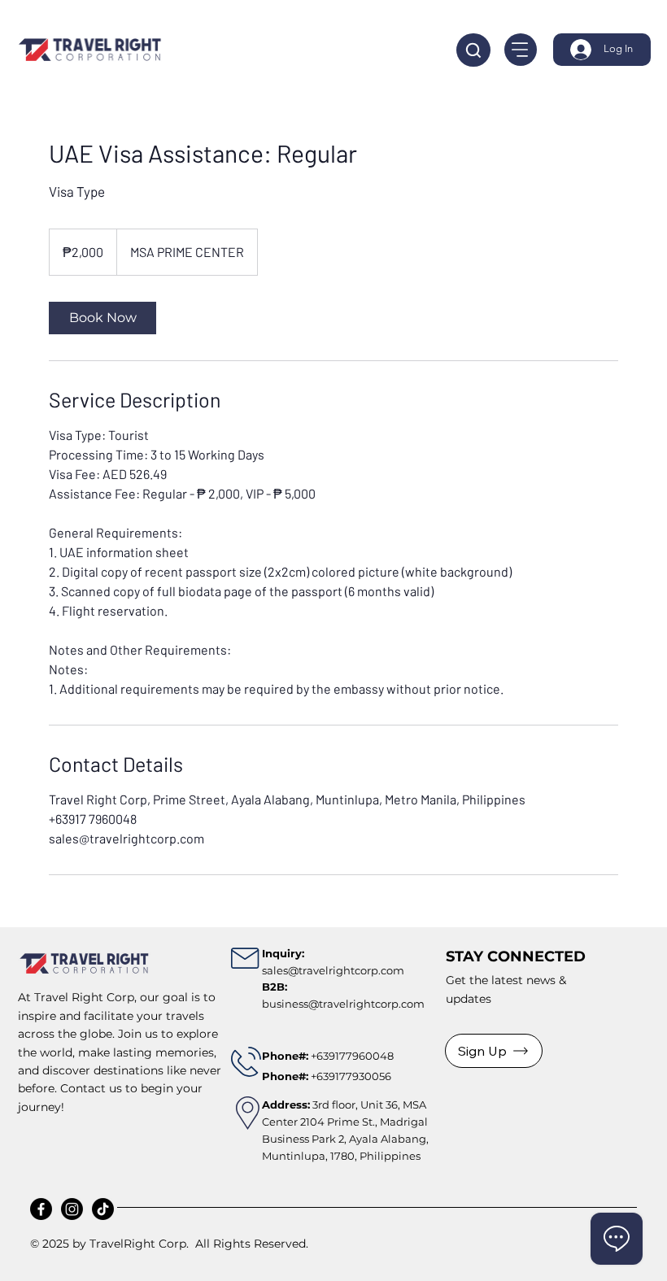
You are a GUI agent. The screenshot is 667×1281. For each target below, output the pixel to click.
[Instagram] (72, 1209)
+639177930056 (326, 1076)
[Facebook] (41, 1209)
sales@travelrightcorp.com (333, 970)
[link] (102, 318)
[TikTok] (103, 1209)
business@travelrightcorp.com (343, 1003)
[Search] (473, 50)
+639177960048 (352, 1055)
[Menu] (520, 49)
